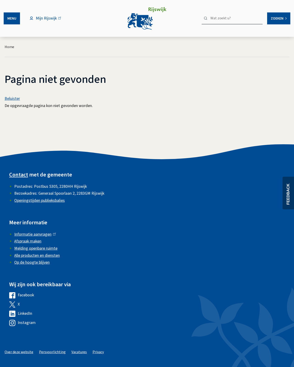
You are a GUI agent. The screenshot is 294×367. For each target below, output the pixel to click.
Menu (11, 18)
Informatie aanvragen (34, 234)
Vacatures (79, 352)
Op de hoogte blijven (32, 262)
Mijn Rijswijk (50, 20)
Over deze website (19, 352)
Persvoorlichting (52, 352)
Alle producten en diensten (37, 255)
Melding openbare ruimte (35, 248)
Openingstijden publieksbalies (39, 200)
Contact (18, 175)
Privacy (98, 352)
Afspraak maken (27, 241)
